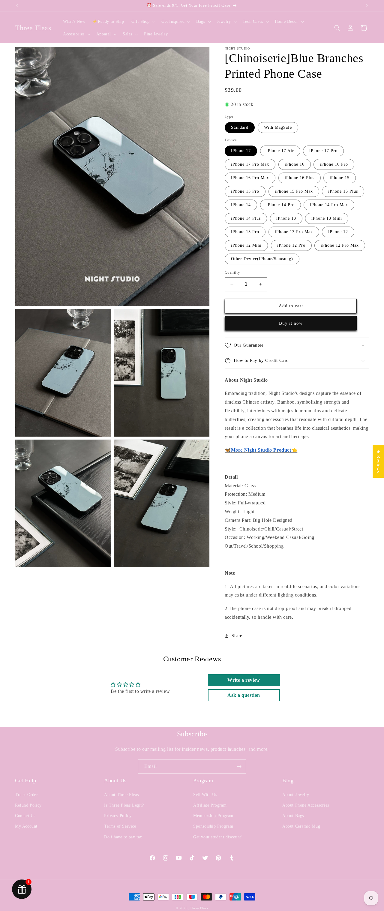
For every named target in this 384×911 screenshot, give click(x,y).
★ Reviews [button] (378, 461)
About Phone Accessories (305, 805)
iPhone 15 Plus (343, 191)
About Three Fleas (121, 794)
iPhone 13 (286, 218)
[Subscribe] (239, 766)
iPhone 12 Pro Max (340, 245)
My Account (26, 826)
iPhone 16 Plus (299, 178)
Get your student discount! (218, 837)
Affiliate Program (209, 805)
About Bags (293, 815)
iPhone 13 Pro (245, 232)
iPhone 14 (241, 205)
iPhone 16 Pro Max (250, 178)
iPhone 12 (338, 232)
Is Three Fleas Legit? (124, 805)
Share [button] (237, 635)
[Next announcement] (367, 5)
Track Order (26, 794)
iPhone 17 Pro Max (250, 164)
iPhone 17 (241, 151)
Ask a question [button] (243, 695)
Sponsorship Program (213, 826)
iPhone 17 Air (280, 151)
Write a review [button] (243, 680)
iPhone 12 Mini (246, 245)
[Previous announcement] (17, 5)
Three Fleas (199, 908)
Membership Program (213, 815)
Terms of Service (120, 826)
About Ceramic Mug (301, 826)
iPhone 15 (340, 178)
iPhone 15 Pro (245, 191)
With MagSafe (278, 127)
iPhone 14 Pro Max (329, 205)
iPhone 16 (294, 164)
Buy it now (291, 323)
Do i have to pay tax (123, 837)
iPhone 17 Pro (323, 151)
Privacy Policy (117, 815)
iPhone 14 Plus (246, 218)
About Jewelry (295, 794)
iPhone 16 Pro (334, 164)
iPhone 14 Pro (280, 205)
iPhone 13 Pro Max (294, 232)
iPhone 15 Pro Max (294, 191)
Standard (239, 127)
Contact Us (25, 815)
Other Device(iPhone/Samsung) (262, 259)
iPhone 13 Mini (326, 218)
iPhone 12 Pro (291, 245)
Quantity (232, 272)
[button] (143, 21)
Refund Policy (28, 805)
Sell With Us (205, 794)
